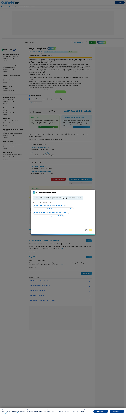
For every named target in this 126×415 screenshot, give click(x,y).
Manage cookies (15, 413)
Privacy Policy (6, 413)
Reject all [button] (116, 411)
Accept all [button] (100, 411)
